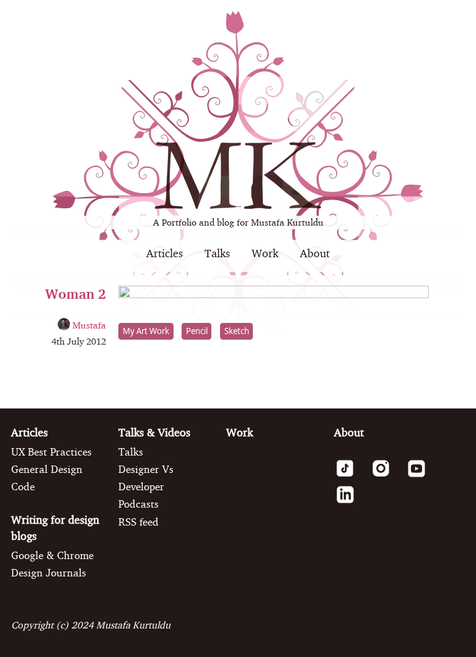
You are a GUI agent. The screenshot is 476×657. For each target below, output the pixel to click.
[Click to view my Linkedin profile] (350, 501)
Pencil (197, 331)
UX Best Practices (51, 452)
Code (23, 486)
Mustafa (88, 325)
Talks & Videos (154, 432)
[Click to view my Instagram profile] (386, 475)
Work (265, 253)
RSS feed (138, 522)
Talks (217, 253)
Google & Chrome (52, 555)
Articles (164, 253)
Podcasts (138, 504)
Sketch (236, 331)
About (315, 253)
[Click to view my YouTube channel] (421, 475)
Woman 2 (75, 293)
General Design (46, 469)
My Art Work (146, 331)
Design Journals (48, 573)
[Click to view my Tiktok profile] (350, 475)
